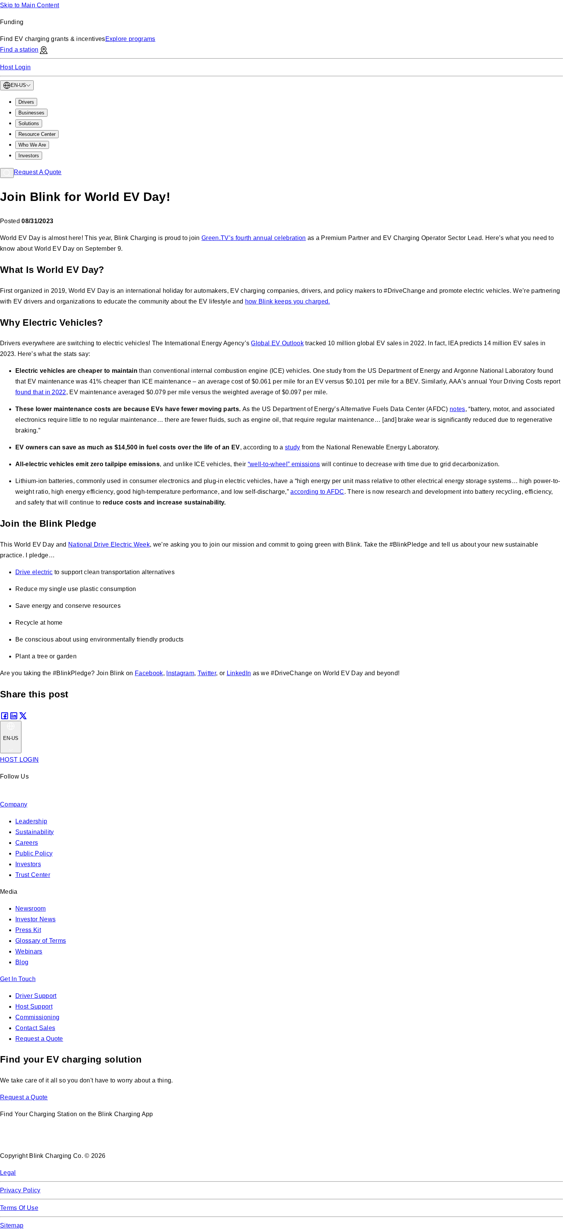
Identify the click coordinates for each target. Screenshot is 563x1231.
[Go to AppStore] (23, 1139)
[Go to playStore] (81, 1139)
